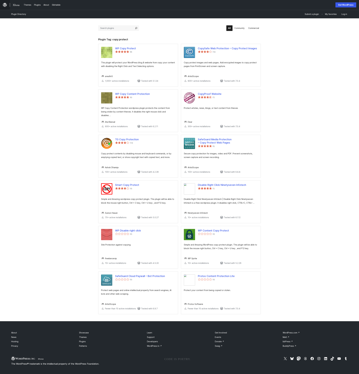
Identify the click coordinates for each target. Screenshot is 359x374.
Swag (218, 346)
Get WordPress (346, 5)
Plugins (82, 341)
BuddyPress (289, 346)
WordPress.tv (154, 346)
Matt (286, 337)
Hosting (14, 341)
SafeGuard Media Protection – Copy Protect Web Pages (215, 141)
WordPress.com (291, 332)
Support (151, 337)
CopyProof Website (209, 93)
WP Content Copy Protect (213, 230)
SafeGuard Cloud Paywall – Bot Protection (140, 276)
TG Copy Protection (127, 139)
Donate (219, 341)
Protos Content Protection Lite (216, 276)
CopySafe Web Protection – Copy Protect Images (227, 48)
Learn (149, 332)
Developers (152, 341)
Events (218, 337)
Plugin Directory (18, 14)
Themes (83, 337)
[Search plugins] (136, 28)
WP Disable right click (128, 230)
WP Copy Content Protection (132, 93)
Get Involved (221, 332)
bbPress (288, 341)
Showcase (84, 332)
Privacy (14, 346)
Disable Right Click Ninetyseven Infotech (222, 184)
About (14, 332)
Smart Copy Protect (127, 184)
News (13, 337)
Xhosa (40, 359)
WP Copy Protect (125, 48)
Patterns (83, 346)
